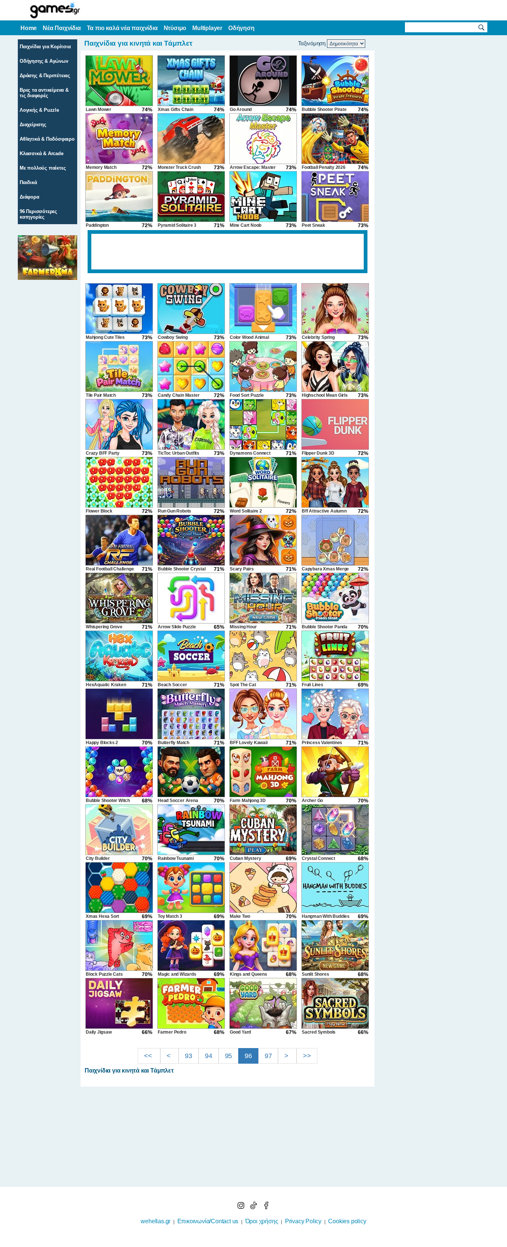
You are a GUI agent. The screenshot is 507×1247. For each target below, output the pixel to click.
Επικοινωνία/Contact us (208, 1221)
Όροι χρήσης (261, 1221)
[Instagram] (241, 1207)
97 (268, 1056)
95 (228, 1056)
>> (307, 1056)
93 (188, 1056)
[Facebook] (266, 1207)
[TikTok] (254, 1207)
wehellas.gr (155, 1221)
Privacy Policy (303, 1221)
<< (149, 1056)
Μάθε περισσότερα (249, 1242)
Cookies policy (347, 1221)
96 (248, 1056)
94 (208, 1056)
